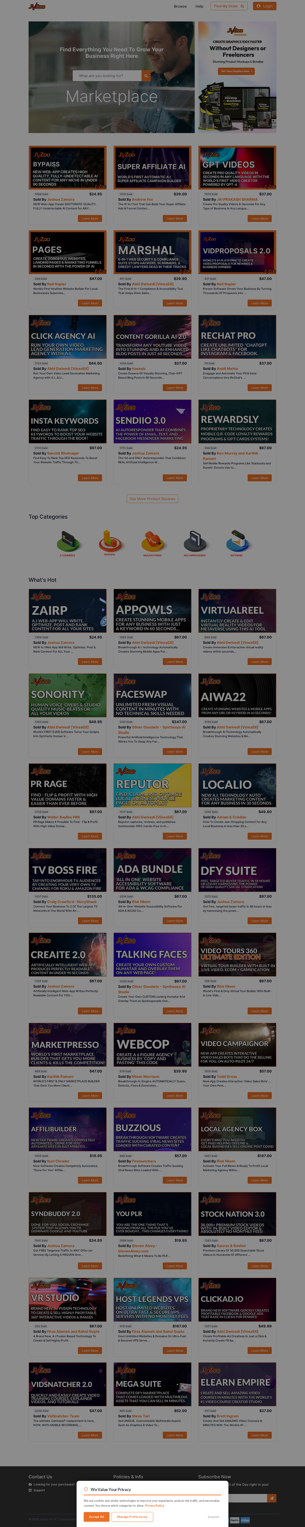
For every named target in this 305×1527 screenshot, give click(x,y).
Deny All (213, 1517)
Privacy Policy (154, 1505)
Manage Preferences (132, 1517)
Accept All (96, 1517)
